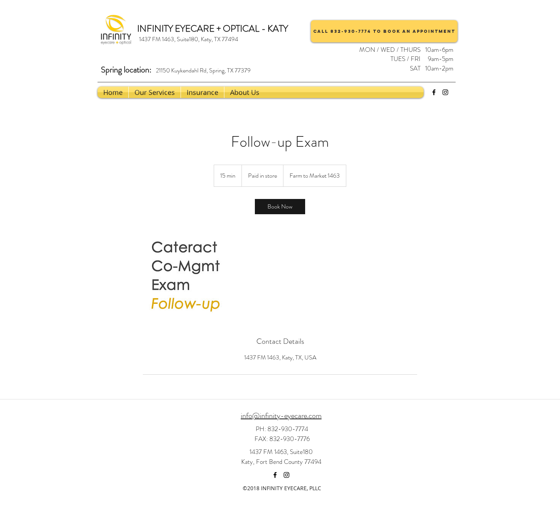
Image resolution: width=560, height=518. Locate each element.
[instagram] (445, 92)
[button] (244, 92)
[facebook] (434, 92)
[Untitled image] (187, 275)
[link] (280, 206)
